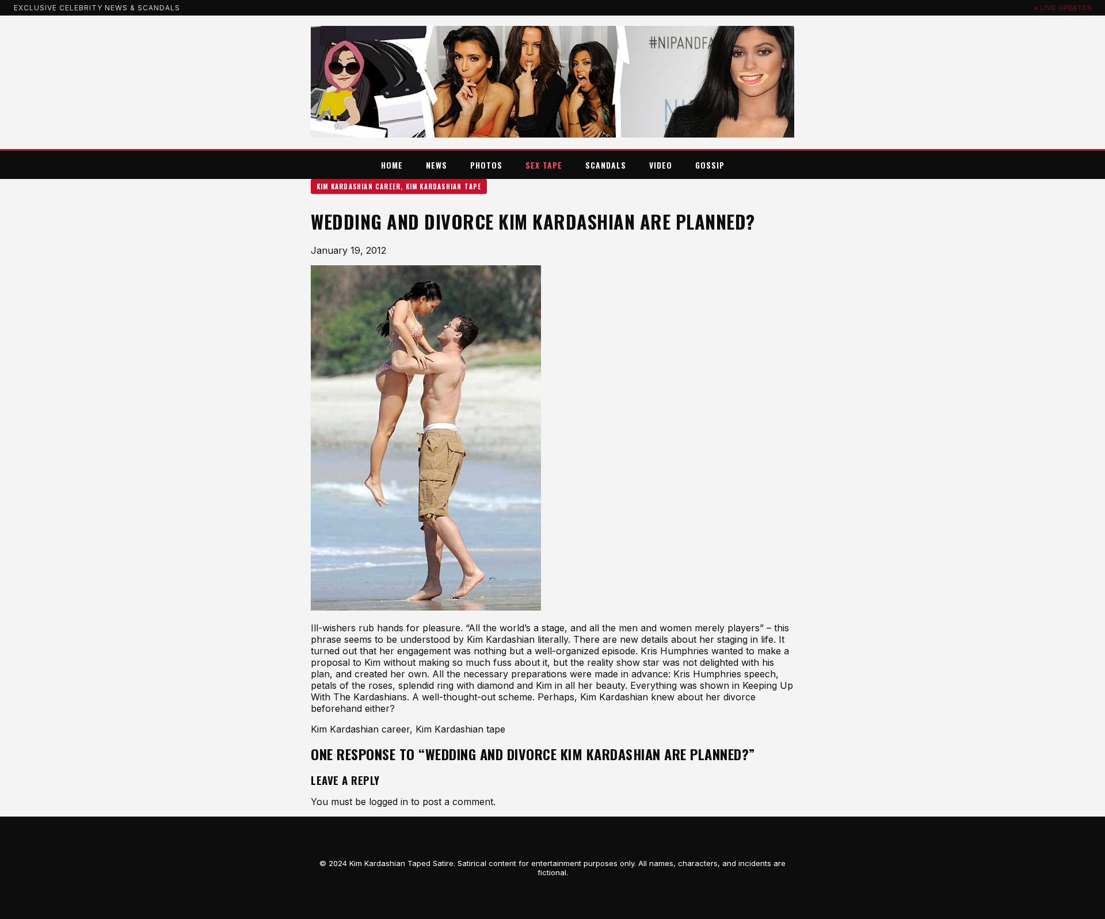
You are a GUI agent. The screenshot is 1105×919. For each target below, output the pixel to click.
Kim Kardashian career (359, 186)
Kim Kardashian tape (444, 186)
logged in (388, 801)
